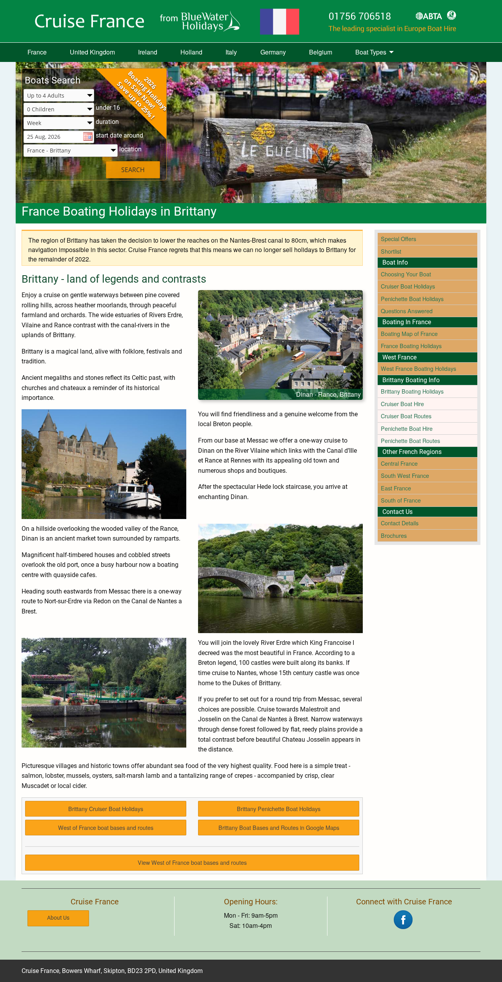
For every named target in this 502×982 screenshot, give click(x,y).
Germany (273, 51)
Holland (191, 51)
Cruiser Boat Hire (402, 403)
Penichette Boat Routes (410, 440)
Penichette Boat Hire (407, 428)
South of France (401, 500)
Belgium (320, 51)
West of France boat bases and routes (105, 827)
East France (396, 488)
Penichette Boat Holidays (412, 298)
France (37, 51)
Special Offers (398, 238)
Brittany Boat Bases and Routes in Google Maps (278, 827)
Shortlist (391, 251)
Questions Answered (407, 311)
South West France (405, 475)
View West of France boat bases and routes (192, 862)
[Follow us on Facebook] (403, 918)
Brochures (394, 535)
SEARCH (133, 169)
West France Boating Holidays (418, 368)
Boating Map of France (409, 333)
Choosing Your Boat (406, 274)
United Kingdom (92, 51)
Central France (399, 463)
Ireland (147, 51)
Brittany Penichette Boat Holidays (278, 808)
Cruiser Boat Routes (406, 416)
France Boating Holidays (411, 345)
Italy (231, 51)
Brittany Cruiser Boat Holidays (105, 808)
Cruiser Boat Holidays (408, 286)
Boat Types (370, 51)
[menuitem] (37, 52)
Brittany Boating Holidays (412, 391)
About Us (58, 918)
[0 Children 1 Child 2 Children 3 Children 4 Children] (59, 109)
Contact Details (399, 523)
